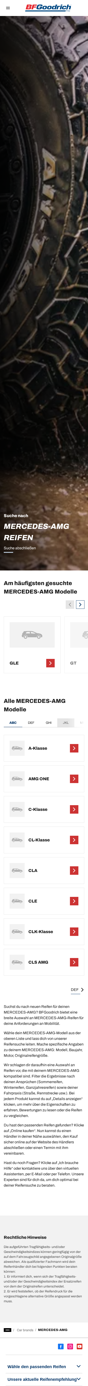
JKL (66, 723)
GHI (49, 723)
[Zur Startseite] (48, 8)
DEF (31, 723)
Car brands (25, 1330)
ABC (13, 723)
